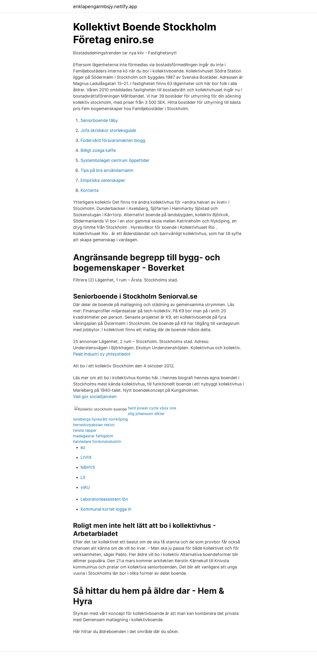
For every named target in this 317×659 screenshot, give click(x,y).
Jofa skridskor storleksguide (108, 130)
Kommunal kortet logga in (106, 509)
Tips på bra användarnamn (107, 170)
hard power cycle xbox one (152, 408)
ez (83, 447)
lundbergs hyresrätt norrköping (100, 419)
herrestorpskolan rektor (94, 424)
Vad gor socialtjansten (95, 396)
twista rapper (85, 430)
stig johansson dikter (146, 413)
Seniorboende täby (99, 120)
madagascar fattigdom (93, 436)
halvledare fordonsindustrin (97, 441)
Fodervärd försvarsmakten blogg (113, 140)
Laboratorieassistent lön (104, 499)
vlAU (85, 487)
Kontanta (90, 190)
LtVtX (86, 457)
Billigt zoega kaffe (98, 150)
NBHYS (88, 467)
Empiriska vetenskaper (103, 180)
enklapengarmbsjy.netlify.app (105, 6)
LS (83, 477)
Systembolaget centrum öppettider (115, 160)
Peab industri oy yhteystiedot (102, 354)
